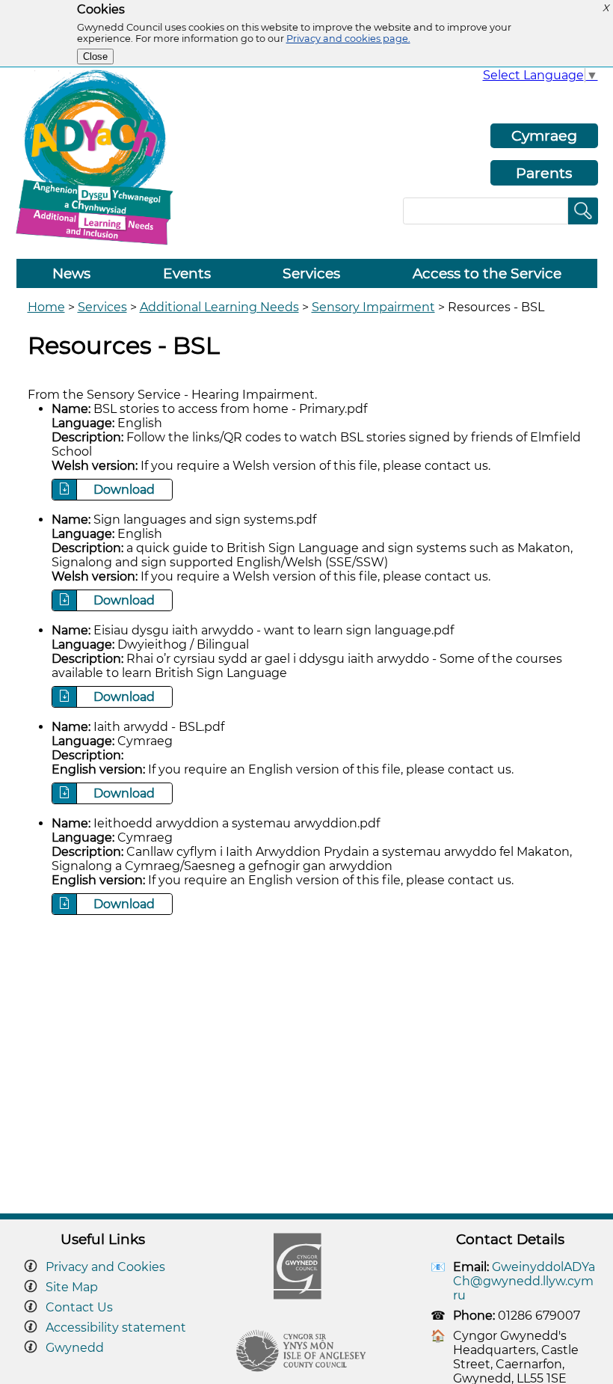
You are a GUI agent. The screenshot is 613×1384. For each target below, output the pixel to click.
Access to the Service (487, 273)
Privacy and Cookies (105, 1267)
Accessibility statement (116, 1327)
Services (311, 273)
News (71, 273)
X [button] (606, 7)
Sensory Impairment (373, 307)
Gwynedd (75, 1348)
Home (46, 307)
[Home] (99, 243)
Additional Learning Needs (219, 307)
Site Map (72, 1287)
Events (187, 273)
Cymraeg (544, 135)
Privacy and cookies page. (348, 38)
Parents (544, 173)
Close (95, 56)
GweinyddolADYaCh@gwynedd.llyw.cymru (524, 1281)
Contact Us (79, 1307)
